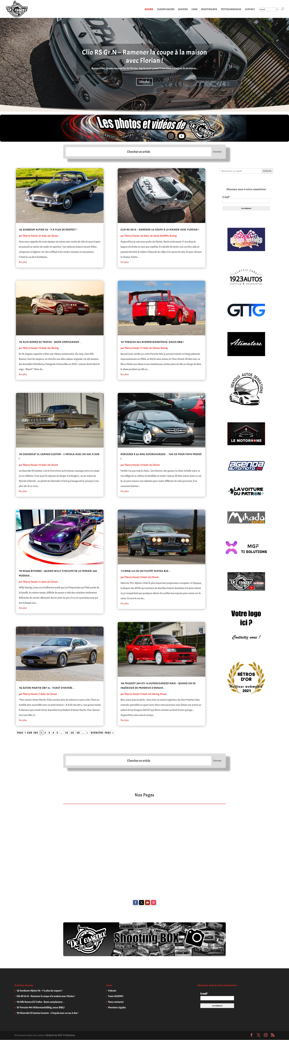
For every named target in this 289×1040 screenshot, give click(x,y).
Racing (55, 348)
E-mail (226, 197)
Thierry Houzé (30, 235)
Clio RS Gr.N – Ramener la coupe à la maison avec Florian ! (144, 56)
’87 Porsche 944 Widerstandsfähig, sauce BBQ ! (152, 342)
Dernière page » (102, 732)
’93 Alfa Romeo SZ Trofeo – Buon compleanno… (50, 342)
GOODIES (183, 9)
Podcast (112, 990)
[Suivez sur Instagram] (153, 902)
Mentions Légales (117, 1007)
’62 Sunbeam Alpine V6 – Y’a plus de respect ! (48, 229)
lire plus (23, 262)
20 (72, 732)
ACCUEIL (149, 9)
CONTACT (250, 9)
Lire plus (144, 82)
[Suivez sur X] (141, 902)
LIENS (194, 9)
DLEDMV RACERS (165, 9)
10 (66, 732)
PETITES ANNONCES (231, 9)
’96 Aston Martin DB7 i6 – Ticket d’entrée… (47, 687)
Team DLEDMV (115, 996)
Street (55, 235)
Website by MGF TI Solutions (60, 1035)
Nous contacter (116, 1001)
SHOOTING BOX (209, 9)
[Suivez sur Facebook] (135, 902)
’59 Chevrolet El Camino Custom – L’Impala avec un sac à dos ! (47, 1013)
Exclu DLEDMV (161, 235)
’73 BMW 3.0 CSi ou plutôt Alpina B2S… (146, 571)
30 (78, 732)
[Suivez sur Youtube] (147, 902)
